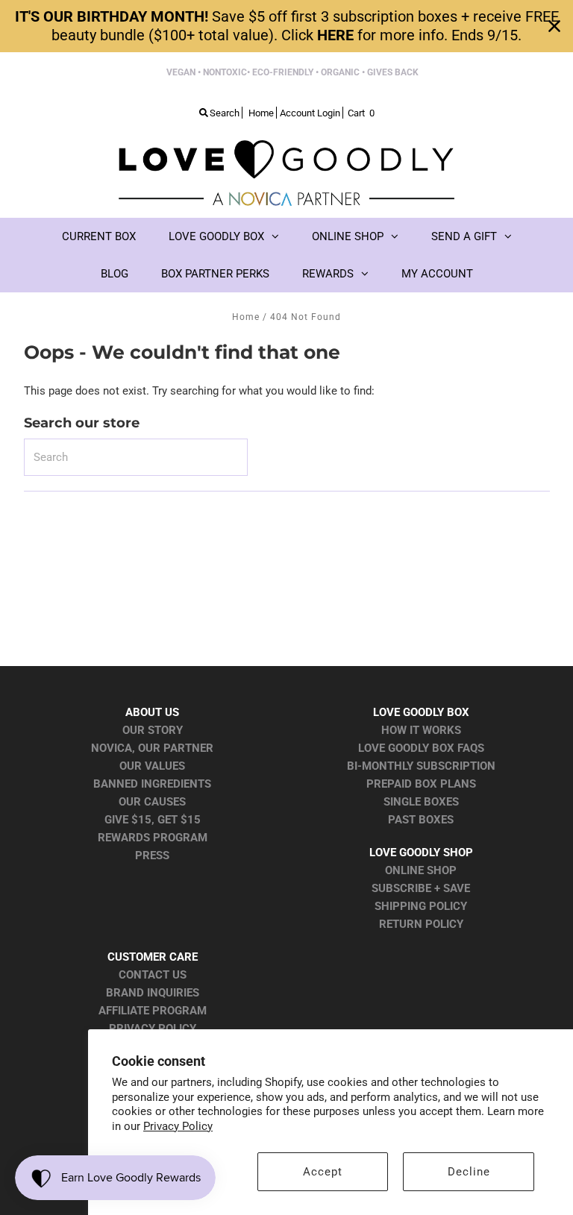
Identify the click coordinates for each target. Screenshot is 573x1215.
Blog (114, 273)
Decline (469, 1171)
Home (246, 317)
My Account (437, 273)
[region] (286, 26)
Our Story (152, 730)
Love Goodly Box (216, 236)
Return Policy (421, 924)
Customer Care (152, 957)
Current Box (99, 236)
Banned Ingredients (152, 784)
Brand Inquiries (152, 992)
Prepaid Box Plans (421, 784)
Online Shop (347, 236)
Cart (361, 113)
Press (152, 855)
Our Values (152, 766)
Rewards (328, 273)
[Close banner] (554, 26)
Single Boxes (421, 802)
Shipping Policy (421, 906)
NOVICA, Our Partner (152, 748)
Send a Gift (464, 236)
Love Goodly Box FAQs (421, 748)
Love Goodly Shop (421, 852)
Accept (322, 1171)
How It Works (421, 730)
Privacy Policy (178, 1126)
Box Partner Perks (215, 273)
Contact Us (153, 975)
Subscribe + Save (421, 888)
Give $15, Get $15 (152, 819)
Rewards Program (152, 837)
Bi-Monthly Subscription (421, 766)
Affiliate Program (152, 1010)
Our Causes (152, 802)
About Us (152, 712)
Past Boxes (421, 819)
